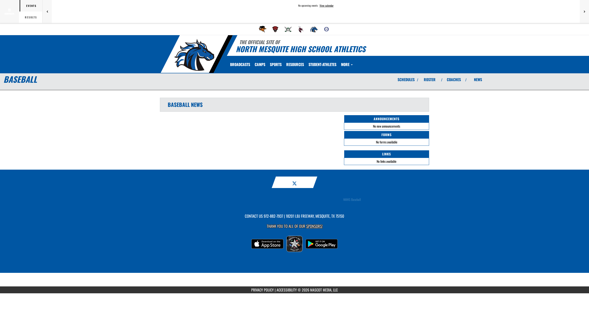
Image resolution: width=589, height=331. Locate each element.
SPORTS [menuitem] (276, 64)
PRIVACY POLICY (262, 290)
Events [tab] (31, 6)
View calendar (327, 5)
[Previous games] (47, 11)
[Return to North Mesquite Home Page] (194, 55)
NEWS (478, 79)
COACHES (454, 79)
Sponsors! (314, 226)
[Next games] (584, 11)
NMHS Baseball (352, 199)
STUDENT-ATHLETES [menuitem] (322, 64)
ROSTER (430, 79)
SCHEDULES (406, 79)
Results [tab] (31, 17)
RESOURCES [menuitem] (295, 64)
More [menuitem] (345, 64)
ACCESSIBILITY (287, 290)
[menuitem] (262, 29)
